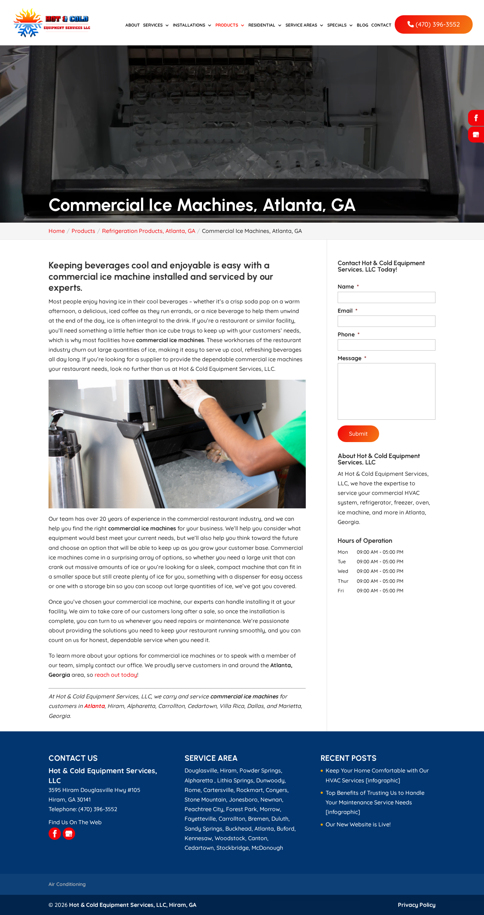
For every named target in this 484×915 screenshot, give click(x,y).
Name (348, 286)
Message (352, 358)
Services (153, 25)
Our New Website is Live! (358, 824)
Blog (362, 25)
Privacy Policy (416, 904)
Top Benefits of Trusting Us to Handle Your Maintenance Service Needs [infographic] (375, 802)
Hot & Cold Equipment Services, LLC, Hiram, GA (132, 904)
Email (348, 310)
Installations (189, 25)
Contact (381, 25)
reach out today (116, 674)
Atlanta (94, 705)
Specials (337, 25)
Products (226, 25)
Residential (261, 25)
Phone (349, 334)
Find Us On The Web (75, 822)
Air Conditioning (67, 884)
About (132, 25)
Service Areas (301, 25)
